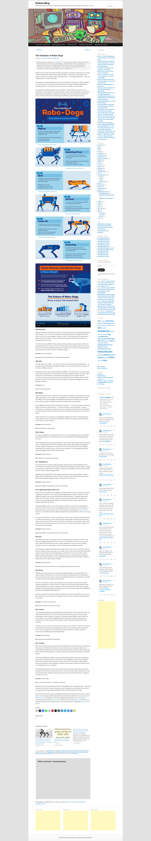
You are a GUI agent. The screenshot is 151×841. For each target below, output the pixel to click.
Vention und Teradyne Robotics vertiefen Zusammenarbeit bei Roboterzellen (106, 89)
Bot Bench (100, 374)
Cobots (99, 151)
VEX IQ (101, 215)
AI (98, 146)
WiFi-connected (79, 699)
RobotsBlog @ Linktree (103, 244)
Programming (101, 188)
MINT (111, 341)
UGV (88, 750)
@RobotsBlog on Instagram (101, 44)
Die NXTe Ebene (102, 375)
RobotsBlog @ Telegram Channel (106, 248)
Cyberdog (62, 752)
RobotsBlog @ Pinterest (103, 246)
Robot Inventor (103, 181)
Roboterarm (101, 355)
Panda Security (58, 62)
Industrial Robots (82, 750)
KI (105, 328)
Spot (47, 753)
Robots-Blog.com (105, 397)
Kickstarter (104, 331)
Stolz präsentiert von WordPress (84, 837)
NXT (101, 178)
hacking (41, 696)
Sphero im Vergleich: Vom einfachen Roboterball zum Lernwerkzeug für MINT (106, 76)
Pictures (100, 186)
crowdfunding (105, 323)
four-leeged (71, 752)
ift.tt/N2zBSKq (103, 423)
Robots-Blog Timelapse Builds (43, 44)
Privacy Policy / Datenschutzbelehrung (67, 837)
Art (98, 150)
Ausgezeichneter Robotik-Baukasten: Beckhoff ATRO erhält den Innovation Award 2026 (106, 302)
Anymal (54, 752)
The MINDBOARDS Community (105, 382)
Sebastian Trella (55, 58)
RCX (101, 180)
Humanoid (100, 170)
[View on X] (113, 414)
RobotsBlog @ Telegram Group (105, 249)
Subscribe (101, 270)
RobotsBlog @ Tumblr (103, 253)
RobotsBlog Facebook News (85, 44)
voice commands (83, 510)
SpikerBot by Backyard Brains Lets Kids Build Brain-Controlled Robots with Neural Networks (106, 97)
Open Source (100, 343)
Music (99, 183)
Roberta (100, 190)
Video (36, 752)
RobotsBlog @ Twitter (103, 254)
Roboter (108, 351)
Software (100, 201)
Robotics (107, 355)
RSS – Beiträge (101, 366)
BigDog (57, 752)
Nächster (88, 49)
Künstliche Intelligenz (102, 334)
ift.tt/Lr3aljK (105, 573)
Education (100, 325)
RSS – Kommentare (102, 368)
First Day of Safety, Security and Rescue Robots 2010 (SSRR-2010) (62, 740)
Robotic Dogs (38, 753)
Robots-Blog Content (103, 191)
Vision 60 (50, 753)
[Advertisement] (107, 624)
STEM (99, 203)
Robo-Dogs (84, 752)
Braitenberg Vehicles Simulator (105, 227)
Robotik (113, 355)
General (71, 750)
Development (101, 156)
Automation (109, 321)
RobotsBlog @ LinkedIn (103, 243)
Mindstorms (107, 341)
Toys (99, 206)
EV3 (101, 176)
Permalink (75, 753)
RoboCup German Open (104, 349)
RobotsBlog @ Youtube (103, 256)
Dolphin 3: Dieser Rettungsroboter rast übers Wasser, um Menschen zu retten (106, 57)
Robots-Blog (42, 3)
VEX (99, 211)
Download (112, 323)
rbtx (108, 345)
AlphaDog (49, 752)
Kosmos (112, 331)
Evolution (67, 752)
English (67, 750)
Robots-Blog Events (72, 44)
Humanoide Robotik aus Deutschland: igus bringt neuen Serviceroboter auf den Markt (106, 106)
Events (99, 161)
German (100, 166)
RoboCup (105, 347)
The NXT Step (101, 384)
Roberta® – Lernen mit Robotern (106, 380)
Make (113, 339)
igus (100, 327)
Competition (101, 153)
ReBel (111, 345)
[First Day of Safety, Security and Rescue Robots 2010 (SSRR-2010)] (62, 733)
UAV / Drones (101, 208)
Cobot (99, 323)
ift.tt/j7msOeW (103, 456)
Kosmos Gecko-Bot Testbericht (105, 122)
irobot (103, 328)
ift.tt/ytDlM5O (106, 441)
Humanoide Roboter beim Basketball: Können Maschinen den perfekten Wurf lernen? (106, 81)
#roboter (106, 588)
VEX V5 (101, 216)
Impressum (100, 232)
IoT (98, 173)
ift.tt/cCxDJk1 (102, 491)
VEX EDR (102, 213)
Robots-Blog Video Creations (58, 44)
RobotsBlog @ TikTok (103, 251)
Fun (99, 163)
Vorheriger (38, 49)
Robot (101, 351)
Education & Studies (60, 750)
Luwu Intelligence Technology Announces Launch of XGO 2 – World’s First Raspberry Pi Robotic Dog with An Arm (44, 741)
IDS (113, 325)
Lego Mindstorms (102, 175)
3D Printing (100, 145)
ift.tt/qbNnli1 (102, 556)
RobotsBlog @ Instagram (104, 241)
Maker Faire (101, 341)
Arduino (103, 321)
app (100, 321)
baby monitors (56, 699)
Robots (43, 753)
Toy (114, 358)
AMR (99, 148)
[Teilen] (115, 426)
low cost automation (104, 339)
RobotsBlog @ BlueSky (103, 238)
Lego (109, 334)
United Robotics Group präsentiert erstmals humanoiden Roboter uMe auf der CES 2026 (106, 307)
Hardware (76, 750)
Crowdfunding (101, 155)
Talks (99, 205)
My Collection (101, 185)
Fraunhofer (104, 325)
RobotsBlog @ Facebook (104, 239)
